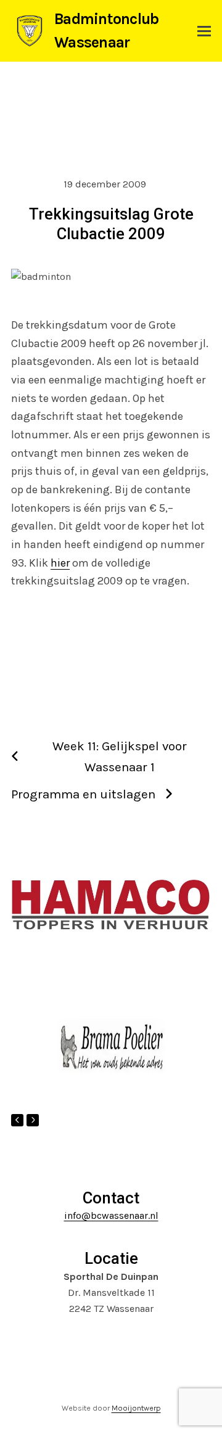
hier (60, 563)
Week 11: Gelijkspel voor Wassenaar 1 (119, 756)
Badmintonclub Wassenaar (106, 30)
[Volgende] (33, 1120)
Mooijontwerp (136, 1407)
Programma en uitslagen (83, 794)
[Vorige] (17, 1120)
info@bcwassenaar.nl (111, 1215)
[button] (204, 31)
